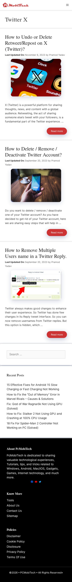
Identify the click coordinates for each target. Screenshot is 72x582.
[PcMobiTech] (16, 5)
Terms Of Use (16, 557)
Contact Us (14, 510)
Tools (10, 500)
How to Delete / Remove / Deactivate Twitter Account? (33, 151)
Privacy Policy (16, 551)
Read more (57, 131)
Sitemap (12, 516)
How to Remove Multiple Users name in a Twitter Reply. (36, 253)
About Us (13, 505)
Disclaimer (14, 536)
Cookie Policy (16, 541)
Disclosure (14, 546)
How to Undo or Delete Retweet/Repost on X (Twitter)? (28, 42)
